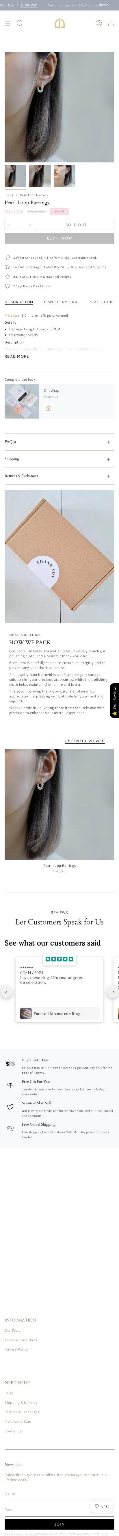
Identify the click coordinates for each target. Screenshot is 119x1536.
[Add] (48, 407)
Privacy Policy (16, 1349)
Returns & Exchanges (21, 476)
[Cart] (111, 23)
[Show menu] (7, 23)
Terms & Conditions (21, 1339)
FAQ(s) (10, 441)
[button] (20, 23)
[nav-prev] (6, 992)
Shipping (12, 459)
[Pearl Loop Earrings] (59, 804)
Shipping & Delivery (21, 1402)
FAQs (9, 1392)
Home (9, 195)
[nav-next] (112, 992)
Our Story (13, 1330)
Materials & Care (18, 1421)
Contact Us (14, 1431)
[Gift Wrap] (22, 401)
